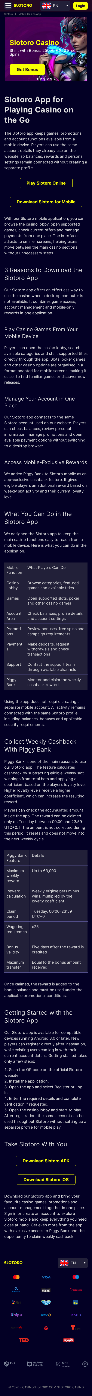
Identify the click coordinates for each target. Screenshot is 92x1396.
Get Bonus (27, 69)
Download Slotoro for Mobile (46, 201)
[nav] (37, 79)
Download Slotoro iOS (46, 1179)
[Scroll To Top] (84, 1253)
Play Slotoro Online (46, 183)
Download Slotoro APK (46, 1160)
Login (80, 6)
